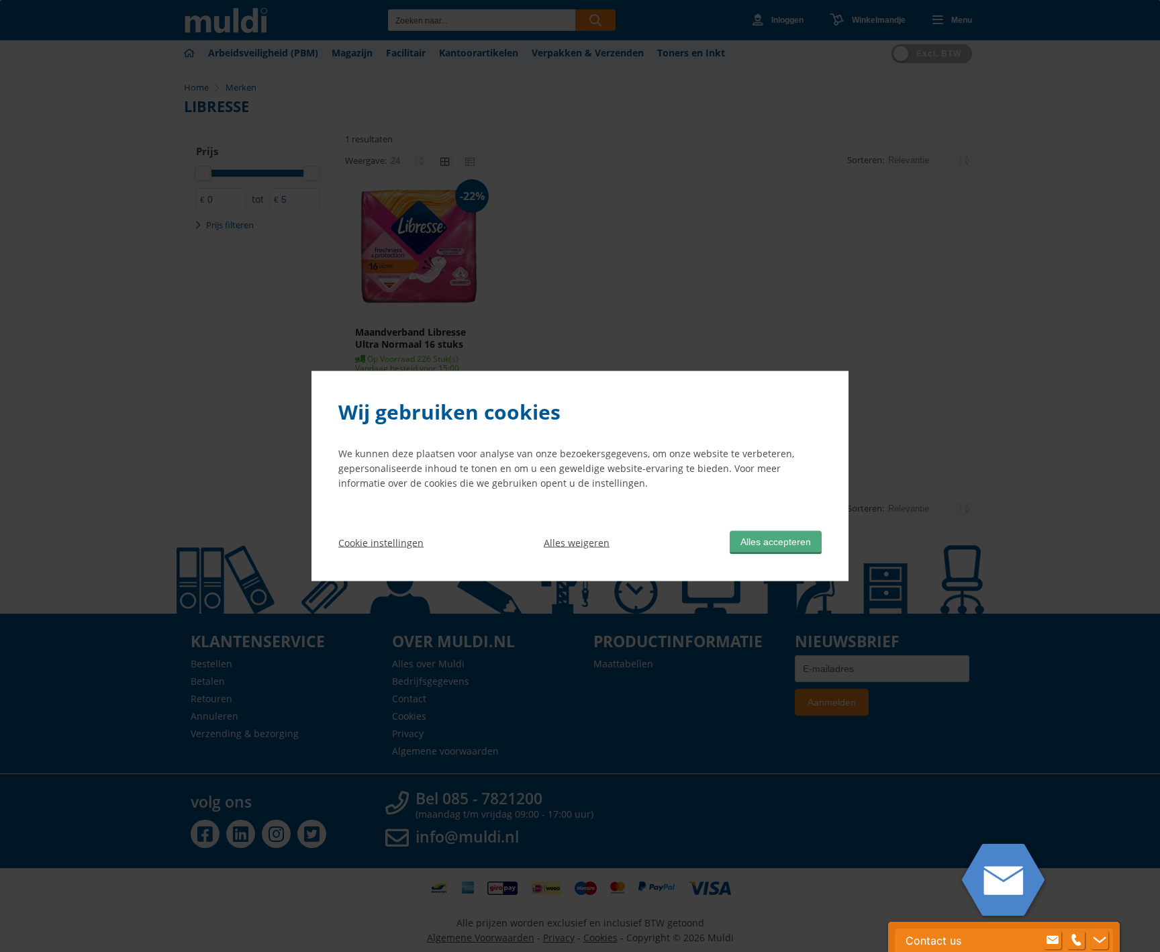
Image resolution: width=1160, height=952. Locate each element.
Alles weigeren (577, 542)
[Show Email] (1052, 940)
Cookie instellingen (381, 542)
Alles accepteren (775, 541)
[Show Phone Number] (1076, 940)
